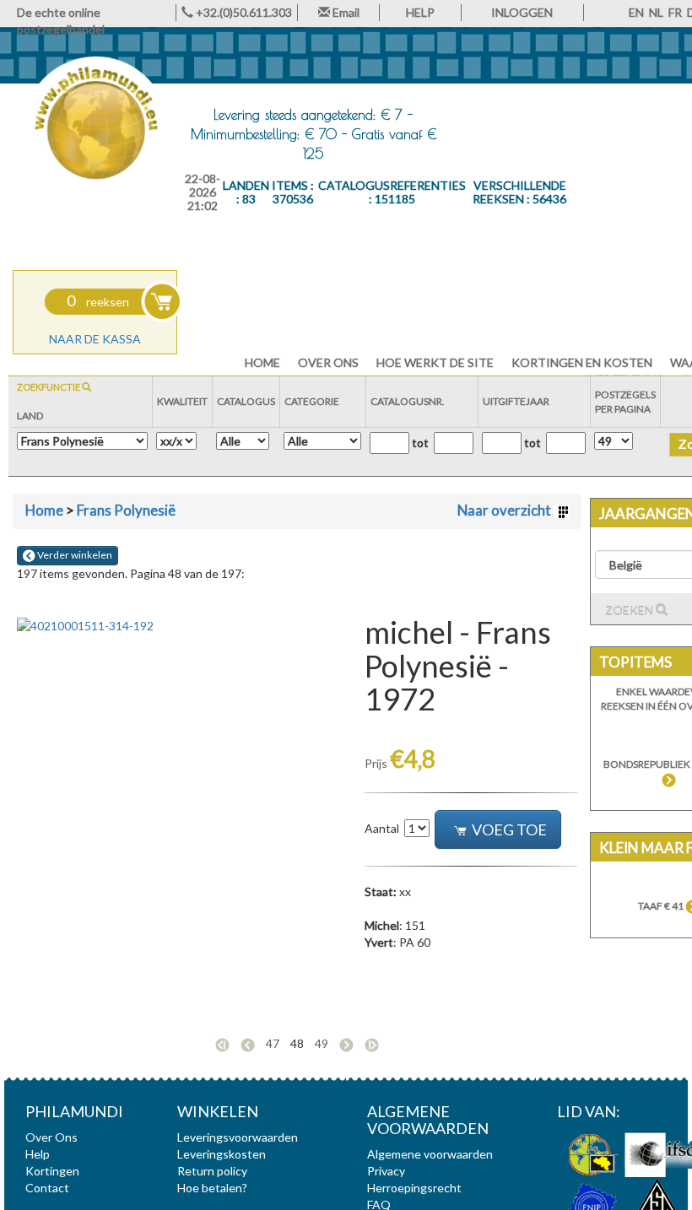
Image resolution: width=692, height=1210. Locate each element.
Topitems (635, 662)
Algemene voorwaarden (430, 1154)
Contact (47, 1187)
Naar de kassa (95, 339)
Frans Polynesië (126, 510)
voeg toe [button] (509, 829)
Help (37, 1154)
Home (44, 510)
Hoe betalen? (212, 1187)
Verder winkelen (73, 554)
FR (675, 12)
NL (656, 12)
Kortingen (52, 1171)
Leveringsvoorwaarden (237, 1137)
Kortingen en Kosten (581, 362)
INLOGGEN (522, 12)
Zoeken (630, 610)
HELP (420, 12)
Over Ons (328, 362)
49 (321, 1043)
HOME (262, 362)
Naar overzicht (505, 510)
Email (345, 12)
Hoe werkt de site (435, 362)
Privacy (386, 1171)
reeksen (98, 301)
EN (636, 12)
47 (272, 1043)
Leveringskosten (221, 1154)
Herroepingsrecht (414, 1187)
